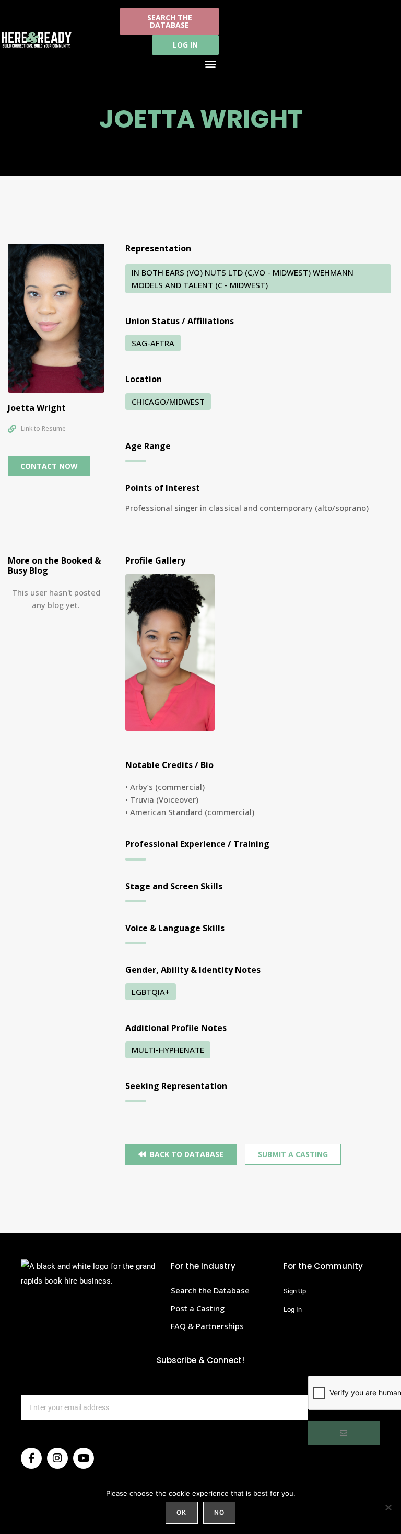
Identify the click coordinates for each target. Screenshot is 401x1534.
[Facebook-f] (31, 1458)
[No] (388, 1507)
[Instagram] (57, 1458)
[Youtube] (83, 1458)
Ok (181, 1512)
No (219, 1512)
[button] (210, 63)
